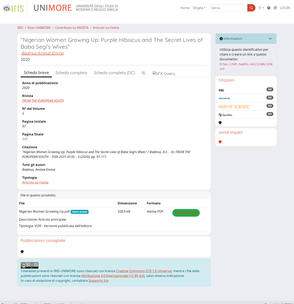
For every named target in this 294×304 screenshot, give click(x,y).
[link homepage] (14, 8)
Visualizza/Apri (186, 213)
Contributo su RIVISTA (71, 27)
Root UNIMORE (39, 27)
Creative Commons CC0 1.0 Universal (144, 271)
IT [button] (260, 8)
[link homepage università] (76, 8)
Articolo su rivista (106, 27)
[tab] (143, 73)
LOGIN (285, 8)
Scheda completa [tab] (71, 72)
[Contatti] (275, 8)
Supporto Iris (99, 280)
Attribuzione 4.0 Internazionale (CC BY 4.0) (113, 276)
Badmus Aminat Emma (42, 53)
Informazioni (232, 38)
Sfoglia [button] (198, 8)
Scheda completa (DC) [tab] (114, 72)
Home (185, 8)
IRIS (20, 27)
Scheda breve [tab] (36, 72)
